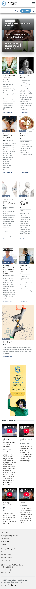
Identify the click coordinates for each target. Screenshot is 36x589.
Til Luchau (8, 344)
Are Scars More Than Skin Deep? (9, 77)
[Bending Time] (18, 322)
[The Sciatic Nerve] (26, 124)
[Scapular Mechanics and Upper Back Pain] (26, 256)
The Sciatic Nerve (24, 135)
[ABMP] (18, 390)
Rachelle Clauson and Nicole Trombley (26, 140)
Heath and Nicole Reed (8, 509)
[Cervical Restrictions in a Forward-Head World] (26, 189)
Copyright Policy (6, 557)
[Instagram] (9, 585)
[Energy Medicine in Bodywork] (9, 124)
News (21, 72)
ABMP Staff (8, 449)
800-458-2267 (6, 573)
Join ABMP (25, 11)
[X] (6, 585)
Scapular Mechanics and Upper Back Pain (26, 268)
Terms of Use (5, 560)
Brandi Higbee (9, 82)
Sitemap (4, 544)
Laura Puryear (26, 80)
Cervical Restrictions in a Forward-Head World (26, 202)
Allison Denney (9, 275)
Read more (7, 112)
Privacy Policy (6, 555)
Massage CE (5, 541)
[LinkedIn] (12, 585)
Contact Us (5, 552)
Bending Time (8, 342)
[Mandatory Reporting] (26, 65)
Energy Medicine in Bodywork (7, 135)
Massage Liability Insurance (10, 536)
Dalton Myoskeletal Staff (8, 208)
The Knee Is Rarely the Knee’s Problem (9, 201)
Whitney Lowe (26, 274)
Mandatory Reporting (24, 76)
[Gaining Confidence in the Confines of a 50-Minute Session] (9, 256)
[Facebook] (2, 585)
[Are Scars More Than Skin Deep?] (9, 65)
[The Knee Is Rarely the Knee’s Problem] (9, 189)
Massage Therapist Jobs (9, 549)
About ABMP (5, 533)
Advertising (5, 538)
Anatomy (22, 131)
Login (17, 11)
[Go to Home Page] (12, 3)
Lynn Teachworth (10, 140)
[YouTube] (16, 585)
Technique (6, 72)
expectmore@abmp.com (9, 570)
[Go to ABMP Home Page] (4, 3)
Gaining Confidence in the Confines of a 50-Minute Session (9, 269)
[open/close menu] (33, 3)
